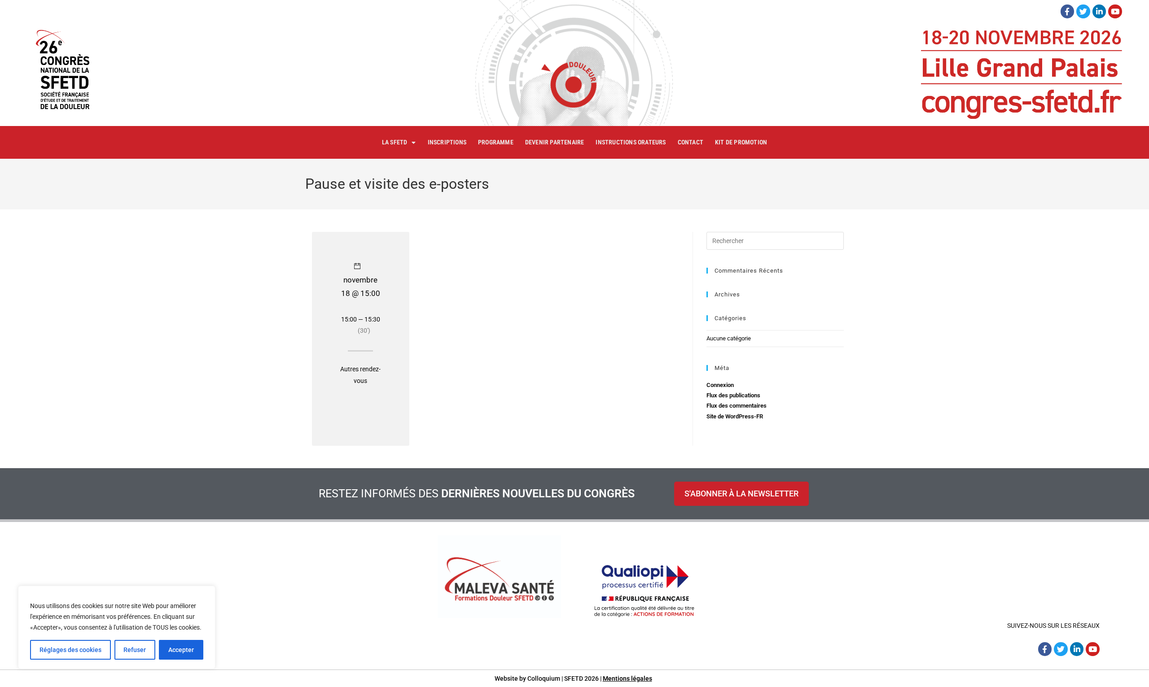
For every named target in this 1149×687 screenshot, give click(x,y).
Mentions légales (627, 678)
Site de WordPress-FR (734, 416)
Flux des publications (733, 395)
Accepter (181, 649)
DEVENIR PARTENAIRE (554, 142)
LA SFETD (395, 142)
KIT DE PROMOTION (741, 142)
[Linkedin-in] (1099, 11)
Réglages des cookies (70, 649)
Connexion (720, 385)
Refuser (134, 649)
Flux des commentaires (736, 405)
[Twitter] (1083, 11)
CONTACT (690, 142)
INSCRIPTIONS (447, 142)
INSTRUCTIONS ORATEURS (631, 142)
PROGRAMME (495, 142)
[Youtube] (1115, 11)
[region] (116, 627)
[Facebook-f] (1067, 11)
